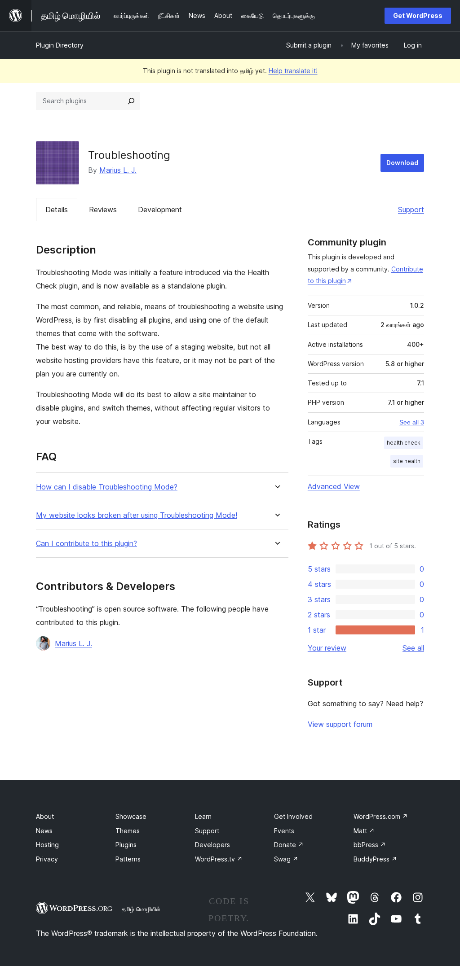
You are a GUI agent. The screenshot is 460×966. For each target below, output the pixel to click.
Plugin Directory (60, 45)
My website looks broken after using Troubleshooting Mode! (136, 515)
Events (284, 831)
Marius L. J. (118, 170)
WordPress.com (381, 816)
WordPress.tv (219, 859)
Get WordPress (417, 15)
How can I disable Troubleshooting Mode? (106, 487)
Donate (289, 844)
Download (402, 162)
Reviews (103, 209)
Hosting (47, 844)
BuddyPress (375, 859)
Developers (212, 844)
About (45, 816)
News (44, 831)
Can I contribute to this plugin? (86, 543)
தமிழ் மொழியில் (141, 909)
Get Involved (293, 816)
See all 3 (411, 422)
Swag (286, 859)
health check (403, 442)
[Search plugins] (131, 101)
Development (160, 209)
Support (411, 209)
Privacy (47, 859)
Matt (364, 831)
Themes (127, 831)
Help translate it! (293, 70)
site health (406, 461)
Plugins (126, 844)
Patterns (128, 859)
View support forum (340, 724)
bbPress (370, 844)
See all (413, 647)
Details (56, 209)
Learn (203, 816)
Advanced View (334, 486)
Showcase (130, 816)
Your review (327, 647)
